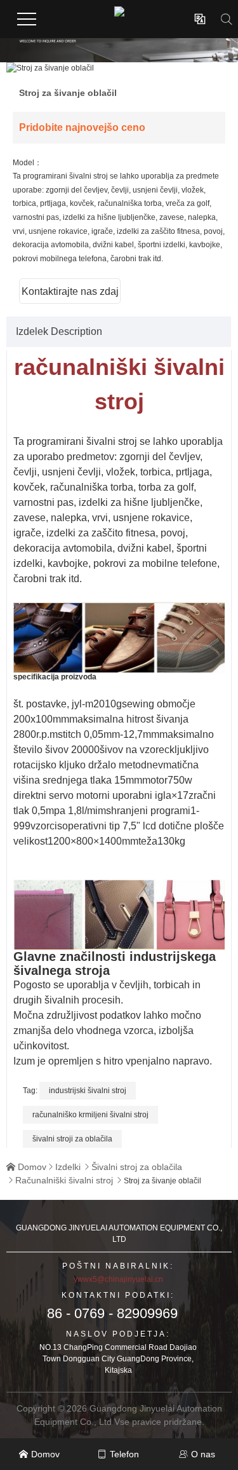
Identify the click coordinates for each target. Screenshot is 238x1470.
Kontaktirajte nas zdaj (70, 291)
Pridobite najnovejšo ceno (82, 127)
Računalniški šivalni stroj (64, 1180)
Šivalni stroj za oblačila (136, 1167)
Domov (32, 1167)
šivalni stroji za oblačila (72, 1138)
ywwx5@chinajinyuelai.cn (118, 1279)
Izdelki (68, 1167)
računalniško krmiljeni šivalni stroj (90, 1114)
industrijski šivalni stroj (87, 1090)
